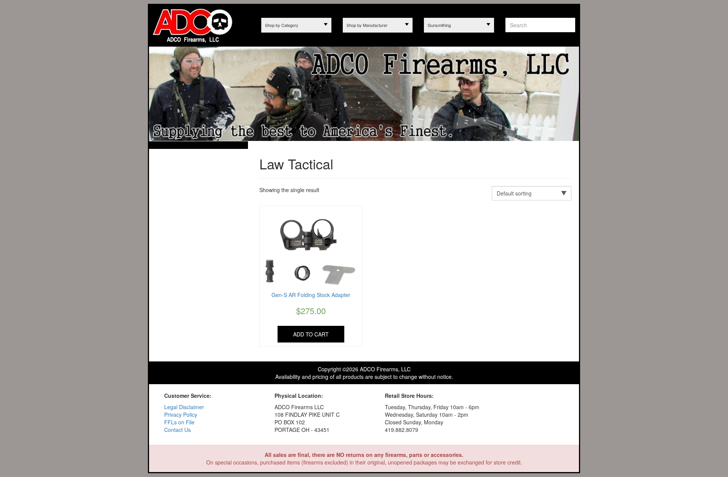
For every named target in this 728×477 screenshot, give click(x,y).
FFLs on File (179, 422)
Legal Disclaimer (184, 407)
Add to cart (311, 334)
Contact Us (177, 429)
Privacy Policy (180, 414)
